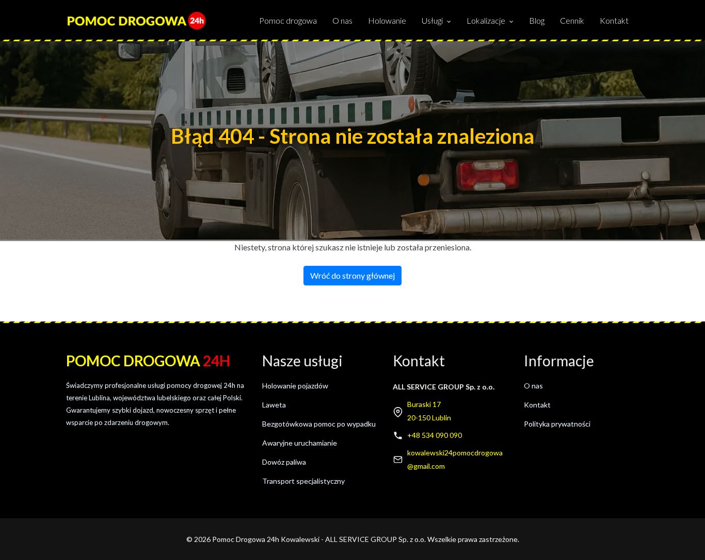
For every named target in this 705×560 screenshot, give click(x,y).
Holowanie (387, 20)
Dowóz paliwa (284, 461)
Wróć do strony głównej (352, 275)
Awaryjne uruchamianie (299, 442)
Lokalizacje (486, 20)
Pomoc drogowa (288, 20)
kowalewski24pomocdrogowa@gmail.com (455, 459)
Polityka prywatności (557, 423)
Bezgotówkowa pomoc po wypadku (319, 423)
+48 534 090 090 (434, 435)
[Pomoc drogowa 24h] (136, 20)
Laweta (274, 404)
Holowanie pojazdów (295, 385)
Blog (536, 20)
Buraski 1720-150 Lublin (429, 411)
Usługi (432, 20)
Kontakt (614, 20)
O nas (342, 20)
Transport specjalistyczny (303, 481)
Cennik (572, 20)
